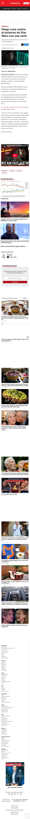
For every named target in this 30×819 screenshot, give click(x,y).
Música (3, 700)
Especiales (4, 733)
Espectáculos (5, 674)
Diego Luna (19, 170)
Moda (2, 678)
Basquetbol (4, 742)
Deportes (3, 698)
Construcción (4, 706)
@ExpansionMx (11, 71)
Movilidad (4, 720)
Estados (3, 667)
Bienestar (3, 755)
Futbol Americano (6, 740)
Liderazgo (4, 731)
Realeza (3, 675)
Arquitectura (4, 710)
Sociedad (3, 670)
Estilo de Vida (5, 757)
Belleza (3, 680)
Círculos (3, 677)
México (3, 663)
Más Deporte (4, 743)
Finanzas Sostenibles (7, 721)
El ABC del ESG (5, 724)
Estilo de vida (5, 691)
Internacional (4, 651)
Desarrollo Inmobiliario (7, 707)
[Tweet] (22, 45)
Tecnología (4, 652)
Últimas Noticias (7, 8)
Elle (2, 685)
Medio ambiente (5, 715)
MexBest (3, 749)
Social (3, 717)
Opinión (3, 669)
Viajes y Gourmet (5, 681)
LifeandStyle (4, 657)
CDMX (3, 666)
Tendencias (5, 26)
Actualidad (4, 729)
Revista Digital (26, 3)
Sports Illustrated (5, 736)
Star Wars (4, 172)
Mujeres (3, 656)
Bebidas (3, 751)
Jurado (3, 758)
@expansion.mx (15, 794)
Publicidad (14, 805)
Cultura (3, 682)
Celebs (3, 689)
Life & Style (4, 693)
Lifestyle (3, 744)
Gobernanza (4, 718)
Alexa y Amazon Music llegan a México (13, 246)
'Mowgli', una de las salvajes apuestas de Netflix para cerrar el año (14, 219)
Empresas (14, 8)
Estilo (2, 695)
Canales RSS (15, 812)
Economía (24, 8)
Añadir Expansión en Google (9, 48)
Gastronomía (4, 750)
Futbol (3, 738)
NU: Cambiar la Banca (15, 787)
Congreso (4, 664)
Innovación (4, 722)
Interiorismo (4, 711)
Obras (3, 653)
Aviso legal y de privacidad (15, 810)
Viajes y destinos (6, 753)
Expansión (9, 255)
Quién (2, 673)
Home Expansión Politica (7, 648)
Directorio (14, 814)
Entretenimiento (5, 696)
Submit (15, 282)
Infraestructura (5, 709)
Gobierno (3, 662)
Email (15, 278)
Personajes (4, 754)
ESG (2, 655)
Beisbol (3, 739)
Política (19, 8)
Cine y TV (4, 699)
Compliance (14, 808)
